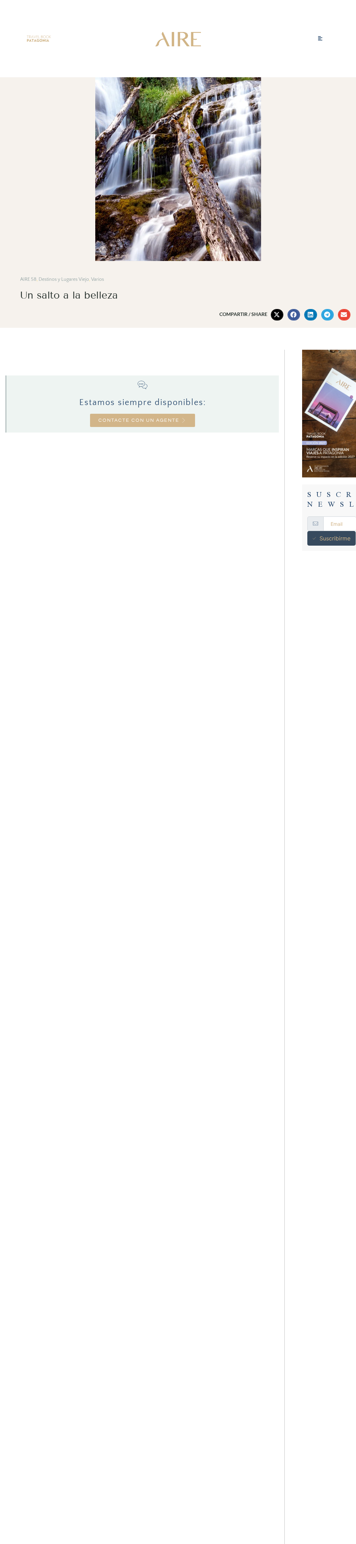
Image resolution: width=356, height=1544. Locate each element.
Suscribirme (334, 538)
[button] (277, 315)
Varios (97, 279)
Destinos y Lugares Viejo (64, 279)
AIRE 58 (28, 279)
